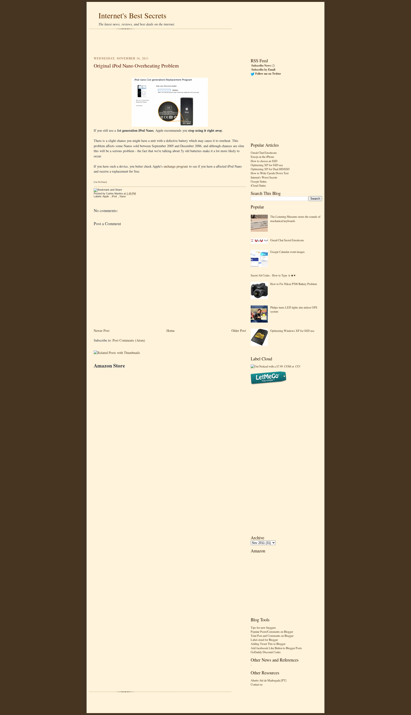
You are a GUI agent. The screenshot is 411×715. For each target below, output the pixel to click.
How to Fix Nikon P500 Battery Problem (293, 284)
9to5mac (102, 182)
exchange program (176, 166)
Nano (123, 196)
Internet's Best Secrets (132, 15)
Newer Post (101, 330)
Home (170, 330)
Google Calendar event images (287, 252)
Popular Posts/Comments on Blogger (272, 631)
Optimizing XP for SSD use (267, 165)
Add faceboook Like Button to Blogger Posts (276, 648)
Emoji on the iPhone (262, 157)
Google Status (259, 181)
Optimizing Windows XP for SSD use (292, 331)
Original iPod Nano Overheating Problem (136, 65)
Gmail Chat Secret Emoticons (287, 240)
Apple (106, 196)
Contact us (257, 684)
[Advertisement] (205, 42)
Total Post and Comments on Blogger (272, 636)
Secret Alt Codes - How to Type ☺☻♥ (273, 275)
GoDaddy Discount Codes (266, 652)
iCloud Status (258, 185)
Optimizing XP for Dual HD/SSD (270, 169)
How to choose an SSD (264, 161)
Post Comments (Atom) (129, 340)
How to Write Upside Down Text (270, 173)
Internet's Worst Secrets (264, 177)
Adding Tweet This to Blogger (268, 644)
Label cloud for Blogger (264, 640)
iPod (114, 196)
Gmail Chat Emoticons (264, 153)
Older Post (238, 330)
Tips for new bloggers (263, 627)
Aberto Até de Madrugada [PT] (268, 680)
